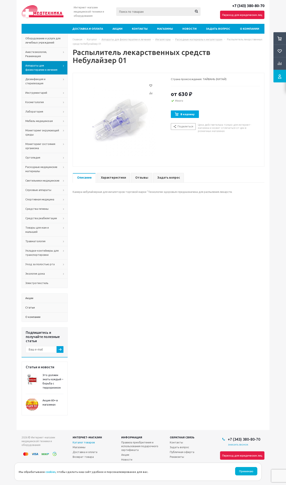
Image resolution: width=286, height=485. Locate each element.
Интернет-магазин (87, 437)
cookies (50, 471)
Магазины (165, 28)
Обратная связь (182, 437)
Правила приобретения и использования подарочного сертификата (139, 446)
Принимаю (246, 471)
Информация (131, 437)
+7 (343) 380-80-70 (248, 6)
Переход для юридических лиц (242, 14)
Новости (189, 28)
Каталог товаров (84, 442)
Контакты (140, 28)
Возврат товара (83, 456)
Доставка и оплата (87, 28)
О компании (249, 28)
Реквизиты (177, 456)
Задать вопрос (218, 28)
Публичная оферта (182, 451)
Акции (117, 28)
